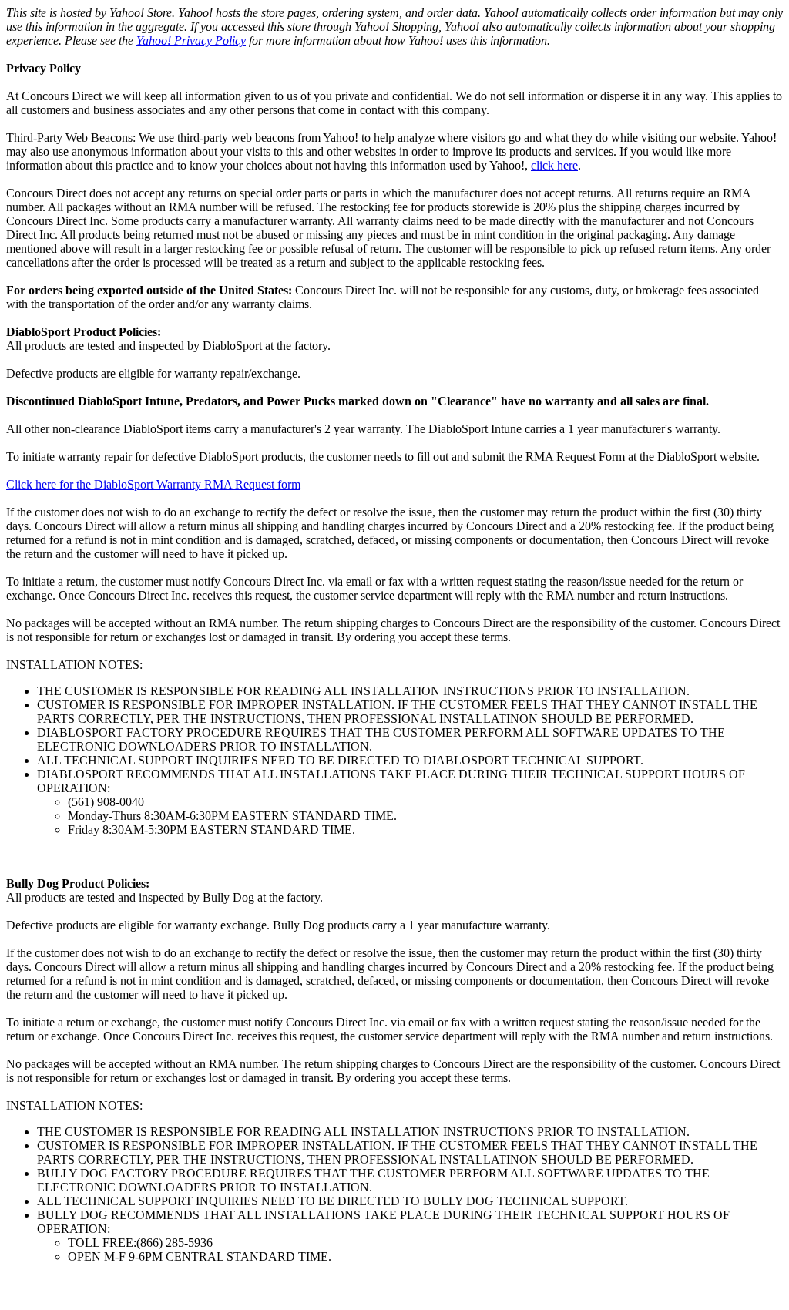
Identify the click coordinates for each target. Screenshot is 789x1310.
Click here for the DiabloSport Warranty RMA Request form (153, 484)
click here (554, 165)
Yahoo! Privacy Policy (191, 40)
